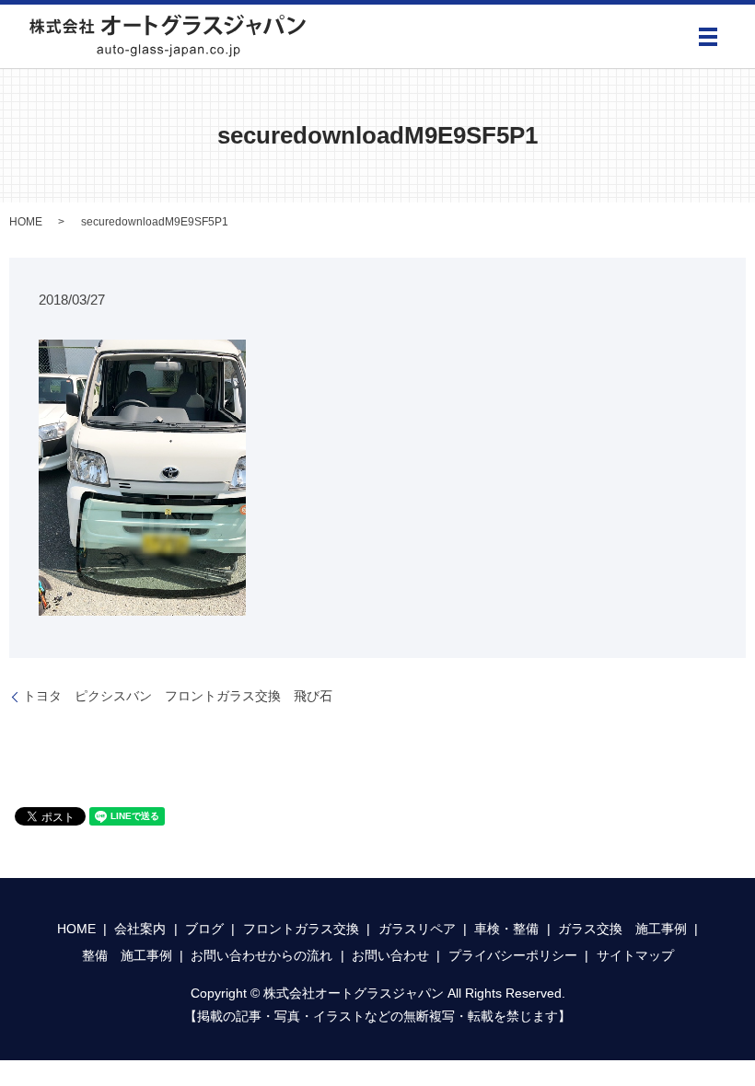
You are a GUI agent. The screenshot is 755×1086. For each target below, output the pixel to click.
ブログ (204, 928)
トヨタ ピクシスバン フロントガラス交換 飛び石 (177, 695)
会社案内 (140, 928)
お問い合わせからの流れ (261, 955)
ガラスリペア (417, 928)
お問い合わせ (390, 955)
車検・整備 (506, 928)
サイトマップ (635, 955)
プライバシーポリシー (512, 955)
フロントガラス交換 (301, 928)
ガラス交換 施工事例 (622, 928)
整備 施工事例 (127, 955)
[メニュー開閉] (708, 37)
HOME (25, 221)
